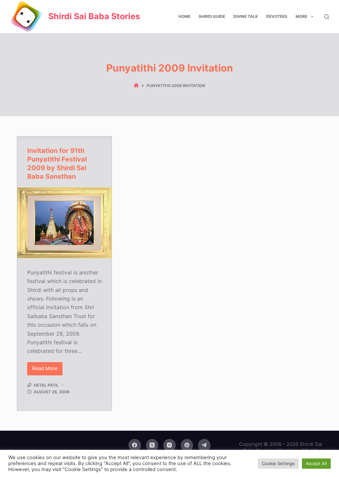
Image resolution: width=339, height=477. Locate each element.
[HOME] (136, 85)
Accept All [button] (316, 463)
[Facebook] (134, 445)
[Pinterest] (187, 445)
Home (184, 16)
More (301, 16)
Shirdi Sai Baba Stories (94, 16)
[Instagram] (169, 445)
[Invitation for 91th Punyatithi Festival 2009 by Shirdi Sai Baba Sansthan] (64, 222)
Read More (47, 370)
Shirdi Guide (212, 16)
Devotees (276, 16)
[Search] (326, 16)
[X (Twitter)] (152, 445)
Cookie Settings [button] (278, 463)
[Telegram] (204, 445)
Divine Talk (245, 16)
